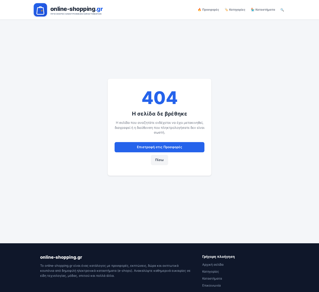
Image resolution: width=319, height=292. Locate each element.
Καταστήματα (212, 278)
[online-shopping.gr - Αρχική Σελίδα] (78, 9)
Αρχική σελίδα (213, 264)
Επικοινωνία (211, 285)
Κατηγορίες (210, 271)
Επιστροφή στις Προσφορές (159, 147)
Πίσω (159, 160)
